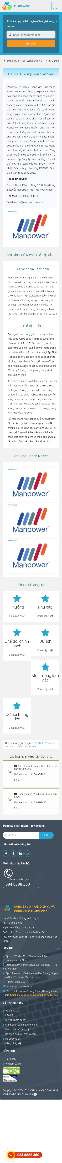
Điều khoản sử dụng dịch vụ (19, 1029)
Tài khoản (10, 1059)
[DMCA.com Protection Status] (28, 1070)
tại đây (54, 995)
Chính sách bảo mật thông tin (21, 1024)
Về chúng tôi (12, 1010)
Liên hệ (9, 1015)
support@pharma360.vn (20, 986)
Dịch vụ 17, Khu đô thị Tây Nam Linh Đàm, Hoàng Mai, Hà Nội (28, 958)
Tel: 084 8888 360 (15, 981)
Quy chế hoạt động (15, 1020)
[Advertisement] (31, 1131)
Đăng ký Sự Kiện (13, 1043)
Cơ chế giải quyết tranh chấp (20, 1034)
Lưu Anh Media (25, 1094)
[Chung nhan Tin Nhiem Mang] (28, 1078)
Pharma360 (39, 1090)
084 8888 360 (18, 884)
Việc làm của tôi (13, 1063)
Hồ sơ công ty (12, 1038)
